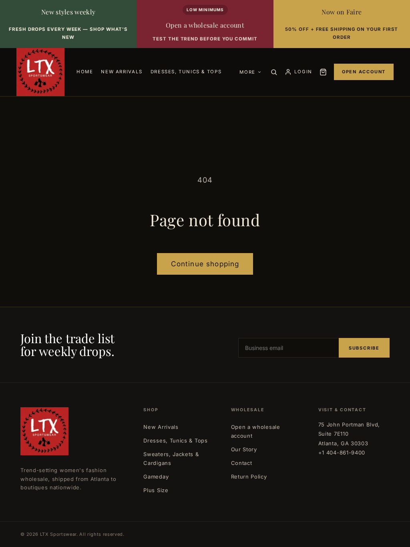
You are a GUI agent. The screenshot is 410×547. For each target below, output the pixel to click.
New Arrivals (160, 427)
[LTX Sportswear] (40, 72)
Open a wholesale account (255, 431)
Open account (364, 71)
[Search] (273, 72)
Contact (241, 463)
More (247, 72)
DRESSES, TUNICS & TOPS (186, 71)
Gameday (156, 476)
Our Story (244, 449)
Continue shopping (205, 263)
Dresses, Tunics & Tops (175, 440)
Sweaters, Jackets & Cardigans (171, 458)
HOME (84, 71)
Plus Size (155, 490)
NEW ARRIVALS (121, 71)
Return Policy (249, 476)
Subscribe (364, 348)
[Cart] (323, 72)
